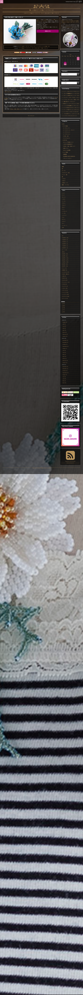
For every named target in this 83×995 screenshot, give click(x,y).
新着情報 (65, 154)
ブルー (35, 46)
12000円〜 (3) (65, 239)
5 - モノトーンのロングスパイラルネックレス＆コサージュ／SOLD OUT (70, 91)
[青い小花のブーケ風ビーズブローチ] (20, 43)
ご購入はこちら (48, 31)
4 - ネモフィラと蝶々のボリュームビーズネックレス (70, 95)
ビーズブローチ (45, 21)
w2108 (63, 307)
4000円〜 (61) (65, 256)
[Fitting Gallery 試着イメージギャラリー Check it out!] (70, 39)
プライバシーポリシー (67, 158)
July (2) (64, 324)
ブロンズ (63, 205)
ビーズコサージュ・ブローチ (68, 130)
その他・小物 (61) (65, 274)
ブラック (63, 221)
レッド (63, 193)
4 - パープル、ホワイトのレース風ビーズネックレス (70, 99)
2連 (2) (63, 251)
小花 (45, 19)
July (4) (64, 376)
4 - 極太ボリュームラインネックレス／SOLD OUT (70, 103)
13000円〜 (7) (65, 241)
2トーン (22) (64, 249)
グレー (63, 223)
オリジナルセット (66, 138)
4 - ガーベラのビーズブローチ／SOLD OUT (70, 111)
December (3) (65, 366)
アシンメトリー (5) (65, 282)
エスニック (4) (65, 298)
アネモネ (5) (64, 284)
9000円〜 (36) (65, 266)
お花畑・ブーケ (65, 182)
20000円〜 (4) (65, 247)
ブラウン (63, 203)
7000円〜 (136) (65, 262)
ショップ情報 (65, 152)
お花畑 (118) (64, 270)
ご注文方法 (65, 140)
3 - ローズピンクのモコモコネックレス (69, 115)
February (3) (65, 334)
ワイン (63, 209)
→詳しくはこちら (7, 91)
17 (65, 62)
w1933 (63, 311)
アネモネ (63, 178)
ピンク (63, 195)
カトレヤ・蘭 (64, 174)
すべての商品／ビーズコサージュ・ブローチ (27, 48)
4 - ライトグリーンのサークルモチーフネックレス (70, 97)
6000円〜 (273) (65, 260)
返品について (65, 148)
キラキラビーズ (69, 27)
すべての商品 (65, 126)
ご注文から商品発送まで (68, 144)
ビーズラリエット (66, 132)
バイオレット (64, 211)
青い (37, 19)
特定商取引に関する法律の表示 (69, 156)
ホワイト (63, 219)
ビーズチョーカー (66, 128)
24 (65, 64)
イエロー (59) (64, 288)
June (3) (64, 326)
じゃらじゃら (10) (65, 272)
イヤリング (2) (65, 290)
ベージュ (63, 201)
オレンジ (63, 197)
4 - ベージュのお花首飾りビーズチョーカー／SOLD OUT (70, 105)
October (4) (65, 370)
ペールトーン (64, 225)
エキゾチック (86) (65, 296)
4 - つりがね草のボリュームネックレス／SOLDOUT (70, 113)
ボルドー (63, 207)
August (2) (65, 322)
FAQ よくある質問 (66, 150)
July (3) (64, 350)
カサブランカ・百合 (66, 172)
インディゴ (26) (65, 292)
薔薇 (63, 166)
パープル (63, 213)
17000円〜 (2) (65, 245)
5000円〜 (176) (65, 258)
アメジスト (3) (65, 286)
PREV (29, 115)
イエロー (63, 199)
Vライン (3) (64, 268)
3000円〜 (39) (65, 253)
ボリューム (39, 21)
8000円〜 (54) (65, 264)
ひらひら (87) (64, 280)
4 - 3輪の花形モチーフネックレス (68, 101)
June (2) (64, 352)
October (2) (65, 344)
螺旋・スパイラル (65, 184)
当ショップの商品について (68, 142)
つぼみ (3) (64, 276)
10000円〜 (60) (65, 237)
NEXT (33, 115)
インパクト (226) (65, 294)
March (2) (65, 358)
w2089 (63, 305)
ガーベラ (63, 170)
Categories (16, 48)
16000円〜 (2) (65, 243)
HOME (31, 115)
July (70, 54)
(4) (62, 235)
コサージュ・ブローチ (29, 46)
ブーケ (37, 46)
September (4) (65, 346)
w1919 (63, 303)
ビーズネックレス (66, 134)
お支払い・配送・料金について (16, 109)
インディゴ (64, 215)
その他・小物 (65, 136)
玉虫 (63, 227)
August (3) (65, 374)
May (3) (64, 328)
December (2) (65, 340)
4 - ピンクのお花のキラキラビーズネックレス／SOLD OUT (70, 107)
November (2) (65, 342)
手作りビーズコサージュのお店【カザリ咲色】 (70, 21)
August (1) (65, 348)
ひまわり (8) (64, 278)
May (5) (64, 380)
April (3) (64, 330)
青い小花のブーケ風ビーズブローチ (42, 48)
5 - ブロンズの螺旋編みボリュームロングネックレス (70, 93)
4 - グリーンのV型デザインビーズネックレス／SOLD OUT (70, 109)
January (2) (65, 336)
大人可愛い (54, 19)
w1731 (63, 309)
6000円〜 (23, 46)
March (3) (65, 332)
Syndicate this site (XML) (70, 461)
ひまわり (63, 180)
